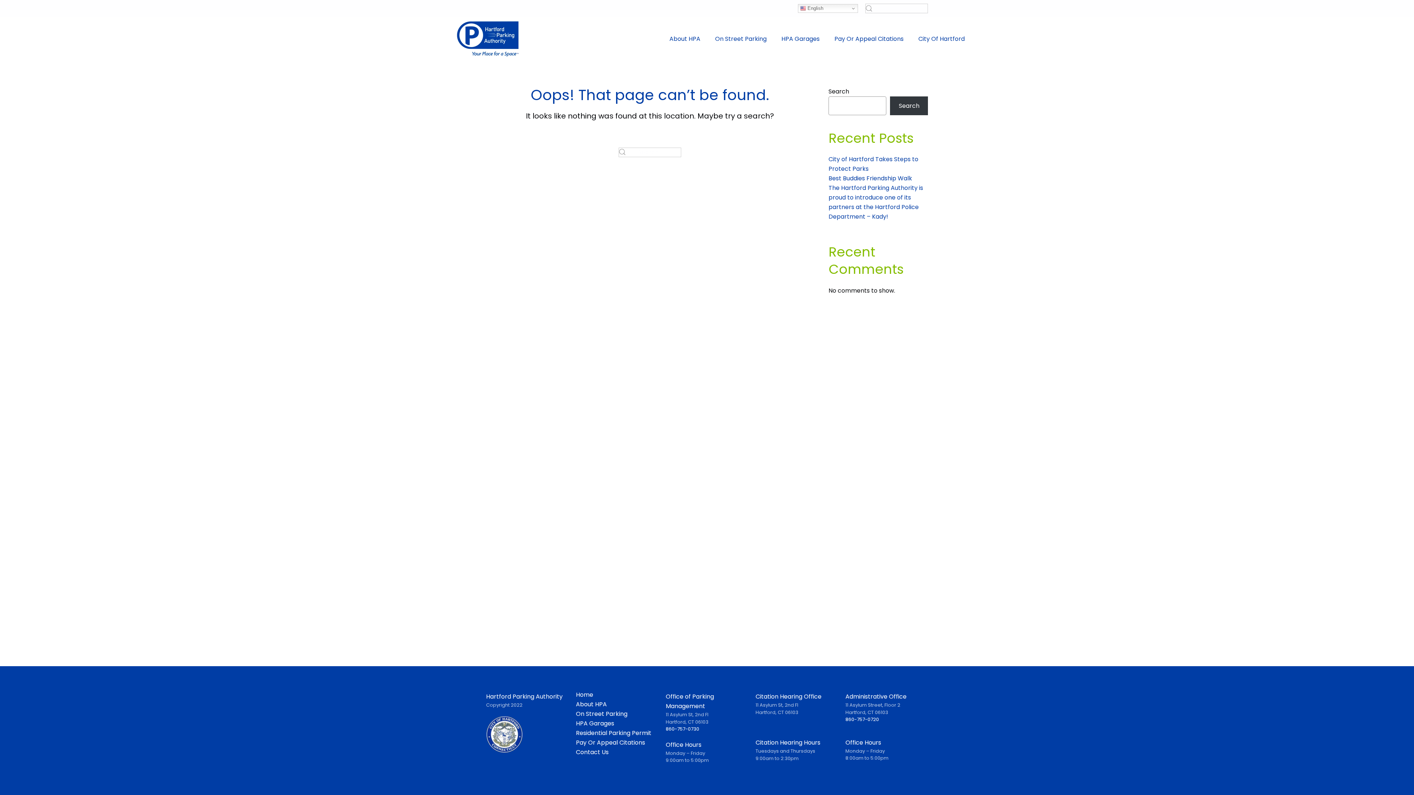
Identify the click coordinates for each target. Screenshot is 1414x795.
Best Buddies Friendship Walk (870, 178)
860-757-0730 (682, 728)
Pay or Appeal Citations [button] (869, 39)
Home (584, 695)
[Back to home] (488, 39)
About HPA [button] (684, 39)
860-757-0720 (862, 719)
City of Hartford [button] (941, 39)
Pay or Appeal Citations (610, 743)
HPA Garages (800, 39)
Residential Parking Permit (613, 733)
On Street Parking (601, 714)
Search (839, 91)
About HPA (591, 704)
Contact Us (592, 752)
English (814, 8)
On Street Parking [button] (741, 39)
